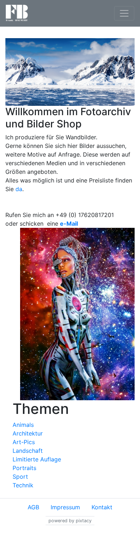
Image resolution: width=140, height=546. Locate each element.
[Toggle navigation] (124, 13)
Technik (23, 485)
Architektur (28, 433)
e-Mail (69, 223)
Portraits (24, 467)
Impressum (65, 507)
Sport (20, 476)
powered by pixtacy (70, 520)
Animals (23, 424)
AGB (33, 507)
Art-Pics (24, 442)
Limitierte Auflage (37, 459)
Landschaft (28, 450)
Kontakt (102, 507)
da (18, 189)
